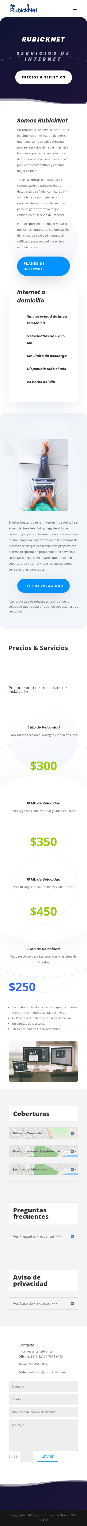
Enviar (48, 1456)
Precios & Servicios (43, 77)
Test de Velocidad (43, 586)
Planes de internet (34, 266)
